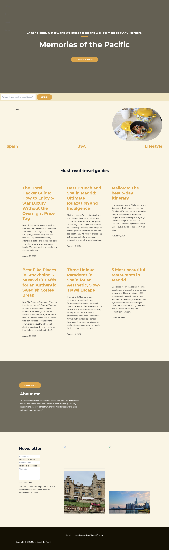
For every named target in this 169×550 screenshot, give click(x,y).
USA (81, 146)
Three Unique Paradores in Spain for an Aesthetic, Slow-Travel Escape (83, 280)
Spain (12, 146)
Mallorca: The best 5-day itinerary (125, 193)
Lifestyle (153, 146)
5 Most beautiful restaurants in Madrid (128, 274)
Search (44, 97)
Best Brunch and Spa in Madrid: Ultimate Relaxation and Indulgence (84, 198)
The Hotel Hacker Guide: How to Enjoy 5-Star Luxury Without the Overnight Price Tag (38, 203)
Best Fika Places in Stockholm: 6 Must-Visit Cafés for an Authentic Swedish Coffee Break (39, 282)
